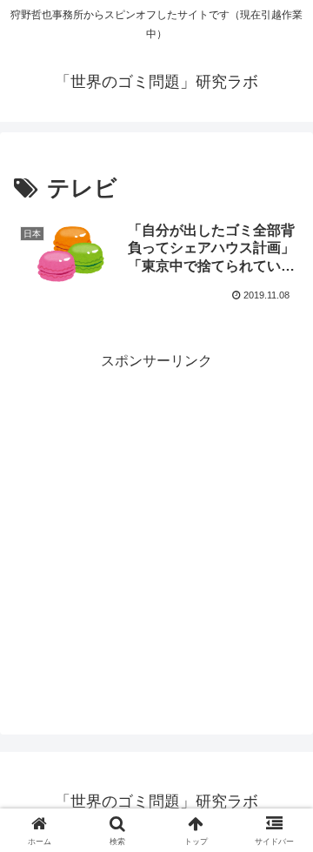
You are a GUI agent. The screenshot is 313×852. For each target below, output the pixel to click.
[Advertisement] (156, 530)
